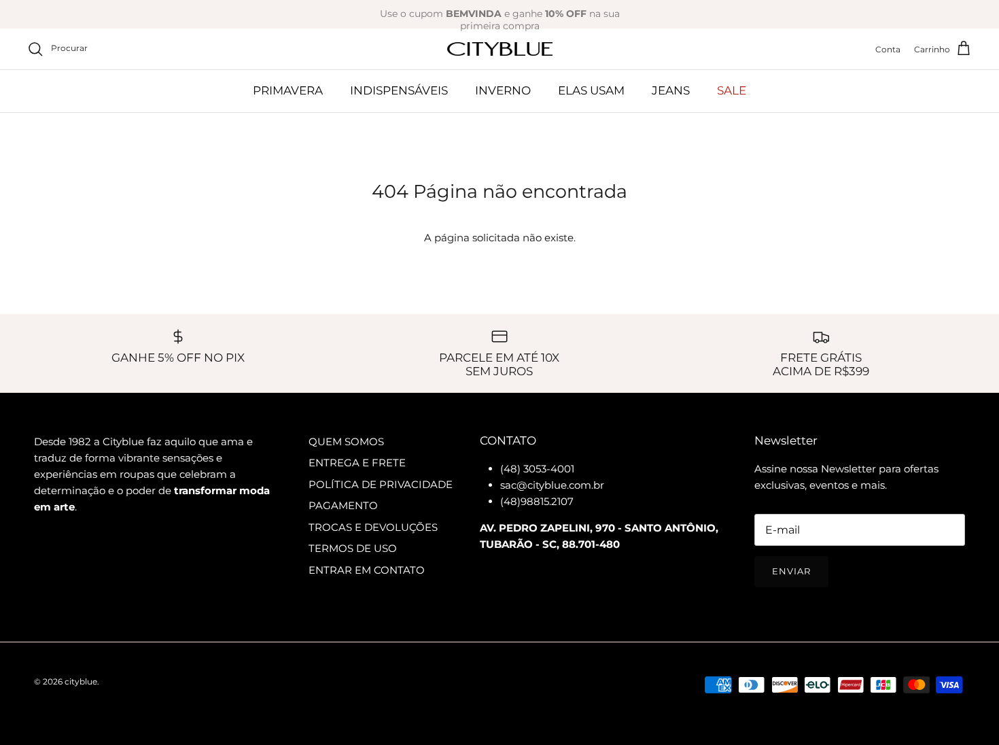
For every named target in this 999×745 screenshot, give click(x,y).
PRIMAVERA (288, 90)
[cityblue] (500, 49)
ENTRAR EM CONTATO (367, 570)
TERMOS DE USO (353, 548)
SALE (731, 90)
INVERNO (503, 90)
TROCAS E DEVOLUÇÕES (373, 527)
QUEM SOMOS (346, 441)
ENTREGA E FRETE (357, 462)
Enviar (791, 571)
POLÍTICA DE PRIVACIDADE (381, 484)
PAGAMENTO (343, 505)
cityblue (81, 681)
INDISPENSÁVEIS (399, 90)
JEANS (671, 90)
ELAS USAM (591, 90)
